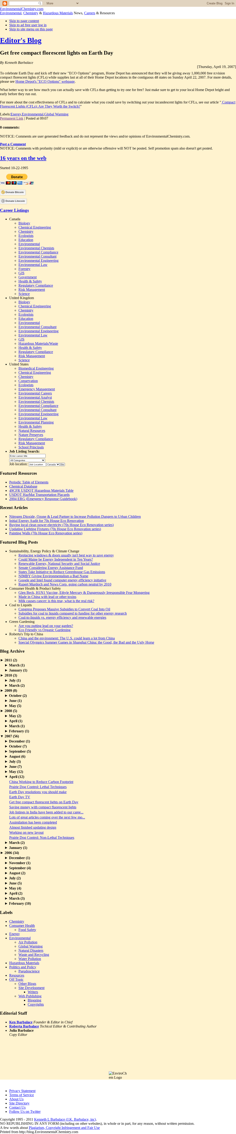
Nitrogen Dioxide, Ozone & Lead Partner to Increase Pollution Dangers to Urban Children (75, 516)
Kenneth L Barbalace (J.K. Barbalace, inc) (65, 1119)
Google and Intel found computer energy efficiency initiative (62, 580)
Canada (14, 219)
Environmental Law (32, 265)
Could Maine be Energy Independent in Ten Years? (55, 559)
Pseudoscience (29, 971)
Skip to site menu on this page (31, 29)
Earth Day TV (19, 797)
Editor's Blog (20, 40)
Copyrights (36, 1004)
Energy (16, 114)
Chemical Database (23, 486)
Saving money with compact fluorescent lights (42, 807)
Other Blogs (27, 984)
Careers (89, 13)
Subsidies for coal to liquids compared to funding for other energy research (72, 613)
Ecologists (25, 236)
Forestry (24, 269)
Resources (16, 975)
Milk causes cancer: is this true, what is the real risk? (56, 601)
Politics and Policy (22, 967)
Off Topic (16, 979)
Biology (24, 223)
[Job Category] (27, 460)
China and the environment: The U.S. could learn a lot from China (66, 638)
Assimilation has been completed (33, 822)
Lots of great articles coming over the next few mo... (47, 817)
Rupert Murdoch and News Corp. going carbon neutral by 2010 (64, 584)
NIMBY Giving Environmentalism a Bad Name (53, 576)
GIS (21, 273)
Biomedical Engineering (36, 368)
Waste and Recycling (33, 955)
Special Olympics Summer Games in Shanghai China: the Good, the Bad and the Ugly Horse (86, 642)
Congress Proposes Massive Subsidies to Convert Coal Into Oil (64, 609)
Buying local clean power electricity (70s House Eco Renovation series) (61, 525)
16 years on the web (23, 158)
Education (25, 240)
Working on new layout (26, 832)
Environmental (10, 13)
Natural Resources (31, 431)
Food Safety (27, 930)
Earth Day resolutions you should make (38, 792)
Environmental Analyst (35, 397)
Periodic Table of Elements (28, 482)
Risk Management (31, 290)
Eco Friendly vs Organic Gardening (44, 630)
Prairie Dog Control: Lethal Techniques (38, 787)
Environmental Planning (36, 422)
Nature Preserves (30, 435)
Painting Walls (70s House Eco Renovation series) (45, 533)
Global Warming (56, 114)
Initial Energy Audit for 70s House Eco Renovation (46, 521)
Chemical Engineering (34, 227)
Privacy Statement (22, 1091)
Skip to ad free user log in (28, 25)
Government (27, 277)
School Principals (31, 447)
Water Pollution (29, 959)
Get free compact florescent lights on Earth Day (43, 802)
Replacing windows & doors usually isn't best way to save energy (66, 555)
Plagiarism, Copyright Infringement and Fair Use (64, 1128)
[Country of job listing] (53, 464)
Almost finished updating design (32, 827)
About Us (16, 1099)
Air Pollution (27, 942)
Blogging (34, 1000)
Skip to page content (24, 21)
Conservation (28, 381)
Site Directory (19, 1103)
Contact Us (17, 1107)
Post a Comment (13, 144)
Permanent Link (11, 118)
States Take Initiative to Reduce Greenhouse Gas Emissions (61, 572)
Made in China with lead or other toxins (47, 597)
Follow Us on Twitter (25, 1111)
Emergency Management (36, 389)
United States (19, 364)
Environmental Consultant (37, 256)
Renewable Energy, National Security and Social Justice (59, 564)
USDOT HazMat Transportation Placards (39, 495)
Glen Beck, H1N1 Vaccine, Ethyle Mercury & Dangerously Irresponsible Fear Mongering (84, 593)
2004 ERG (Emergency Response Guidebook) (43, 499)
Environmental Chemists (36, 248)
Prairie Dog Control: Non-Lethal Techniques (41, 837)
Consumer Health (22, 926)
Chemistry (30, 13)
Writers (33, 992)
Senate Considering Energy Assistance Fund (50, 568)
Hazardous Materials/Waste (38, 343)
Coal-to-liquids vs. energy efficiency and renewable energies (62, 617)
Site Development (31, 988)
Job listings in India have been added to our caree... (46, 812)
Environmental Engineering (38, 260)
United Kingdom (21, 298)
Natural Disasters (30, 950)
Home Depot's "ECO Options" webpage (45, 81)
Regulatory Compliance (35, 285)
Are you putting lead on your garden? (45, 626)
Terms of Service (21, 1095)
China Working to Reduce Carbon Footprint (41, 782)
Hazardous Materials (58, 13)
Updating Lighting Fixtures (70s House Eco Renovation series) (55, 529)
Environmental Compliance (38, 252)
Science (24, 294)
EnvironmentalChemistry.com (21, 9)
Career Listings (14, 210)
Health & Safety (30, 281)
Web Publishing (29, 996)
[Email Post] (49, 118)
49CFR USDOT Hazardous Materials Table (41, 490)
